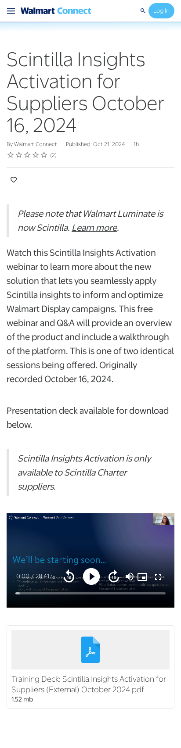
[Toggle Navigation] (11, 11)
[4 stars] (36, 155)
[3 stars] (27, 155)
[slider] (90, 593)
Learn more (94, 227)
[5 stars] (44, 155)
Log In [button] (161, 10)
